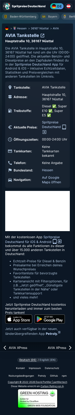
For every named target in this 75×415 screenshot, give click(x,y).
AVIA (56, 28)
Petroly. (52, 334)
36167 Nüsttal (40, 28)
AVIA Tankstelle (22, 35)
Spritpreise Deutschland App (36, 64)
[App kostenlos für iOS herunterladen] (18, 319)
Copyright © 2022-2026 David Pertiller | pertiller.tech (37, 381)
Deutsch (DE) (28, 360)
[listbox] (38, 17)
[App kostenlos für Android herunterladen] (50, 319)
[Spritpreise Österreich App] (68, 6)
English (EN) (48, 360)
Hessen (22, 28)
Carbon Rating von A (52, 386)
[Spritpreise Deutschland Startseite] (7, 6)
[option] (20, 16)
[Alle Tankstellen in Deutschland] (7, 28)
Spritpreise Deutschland (52, 124)
